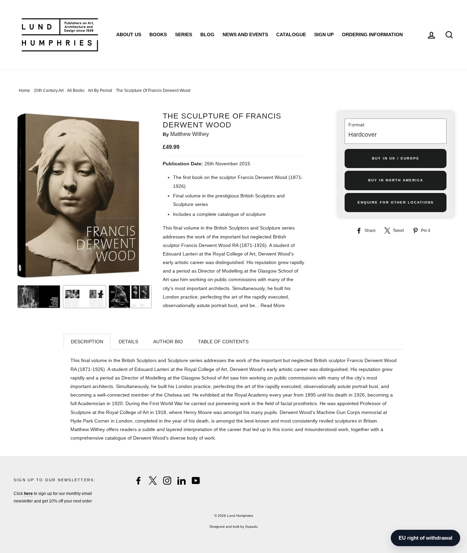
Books (158, 34)
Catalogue (291, 34)
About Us (128, 34)
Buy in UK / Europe (395, 158)
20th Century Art (49, 90)
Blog (207, 34)
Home (24, 90)
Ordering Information (372, 34)
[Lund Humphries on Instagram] (167, 480)
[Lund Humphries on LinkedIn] (181, 480)
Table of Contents (223, 341)
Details (128, 341)
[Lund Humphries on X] (153, 480)
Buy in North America (395, 180)
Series (183, 34)
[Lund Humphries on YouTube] (196, 480)
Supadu (251, 526)
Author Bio (168, 341)
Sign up (324, 34)
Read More (273, 305)
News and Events (245, 34)
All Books (75, 90)
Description (87, 341)
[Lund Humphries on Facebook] (138, 480)
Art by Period (100, 90)
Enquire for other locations (396, 202)
